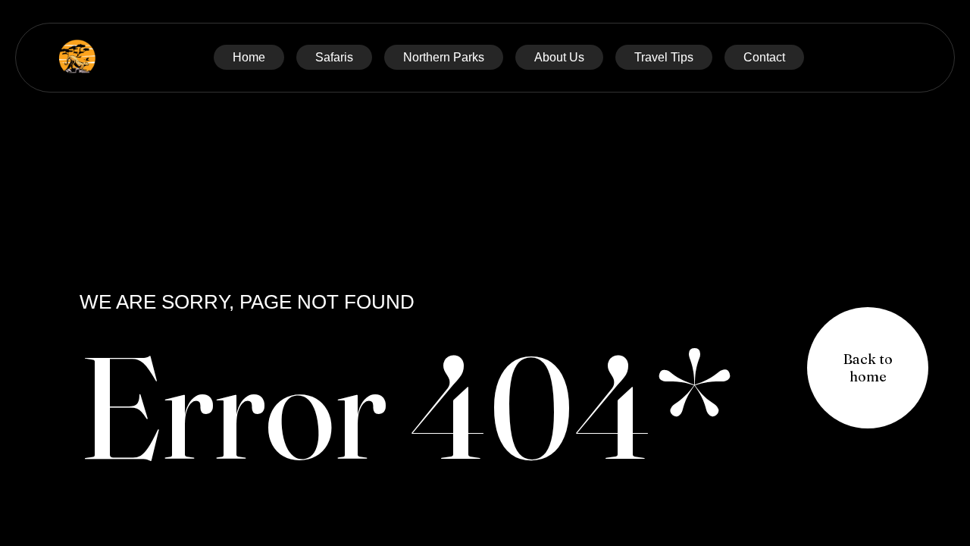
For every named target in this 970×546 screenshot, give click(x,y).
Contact (764, 57)
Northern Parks (443, 57)
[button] (867, 367)
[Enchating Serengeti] (77, 58)
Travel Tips (663, 57)
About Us (559, 57)
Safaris (334, 57)
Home (249, 57)
